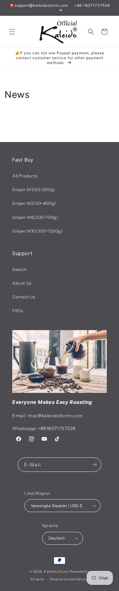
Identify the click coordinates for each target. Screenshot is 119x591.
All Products (25, 176)
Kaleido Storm (56, 571)
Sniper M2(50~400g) (34, 203)
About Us (22, 283)
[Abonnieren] (94, 464)
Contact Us (23, 297)
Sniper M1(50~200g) (33, 189)
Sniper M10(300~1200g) (37, 231)
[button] (12, 31)
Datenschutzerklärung (69, 579)
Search (19, 269)
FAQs (17, 310)
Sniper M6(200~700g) (35, 217)
